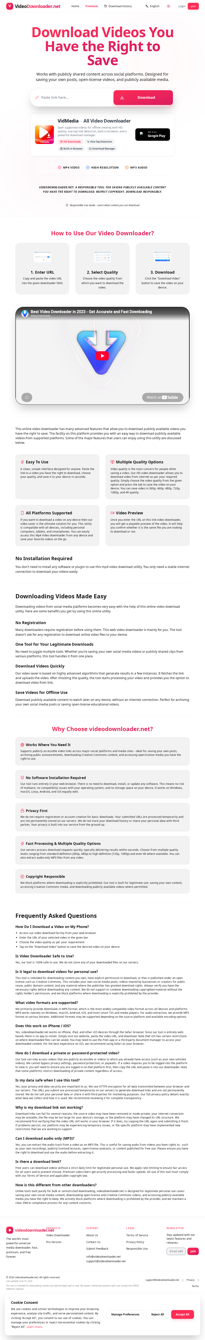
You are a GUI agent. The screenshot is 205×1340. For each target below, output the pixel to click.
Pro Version (53, 1242)
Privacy (191, 1279)
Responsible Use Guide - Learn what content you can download (104, 205)
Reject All (157, 1314)
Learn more (34, 1327)
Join (193, 6)
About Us (92, 1235)
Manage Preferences (125, 1314)
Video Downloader (58, 1235)
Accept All (182, 1314)
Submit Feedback (97, 1248)
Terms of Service (137, 1235)
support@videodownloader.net (102, 1261)
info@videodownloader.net (102, 1256)
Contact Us (93, 1242)
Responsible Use (137, 1248)
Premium (91, 6)
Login (181, 6)
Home (75, 6)
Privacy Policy (135, 1242)
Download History (120, 6)
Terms (195, 1286)
